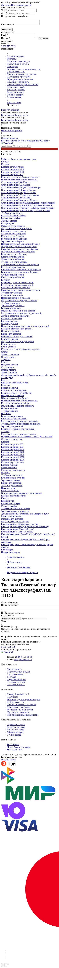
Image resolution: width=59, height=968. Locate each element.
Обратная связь (8, 759)
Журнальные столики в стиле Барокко (19, 249)
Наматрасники (8, 488)
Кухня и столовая (9, 339)
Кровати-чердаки (9, 321)
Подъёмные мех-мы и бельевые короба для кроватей (26, 436)
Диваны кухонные (10, 354)
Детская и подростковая (12, 305)
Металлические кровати (13, 470)
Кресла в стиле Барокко (12, 257)
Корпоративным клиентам (20, 79)
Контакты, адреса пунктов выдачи (23, 69)
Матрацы (5, 472)
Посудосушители (9, 364)
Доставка (11, 677)
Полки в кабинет (9, 408)
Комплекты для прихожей (13, 418)
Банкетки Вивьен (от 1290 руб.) (16, 393)
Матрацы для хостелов (12, 519)
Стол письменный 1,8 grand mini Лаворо (21, 187)
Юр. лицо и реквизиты (18, 82)
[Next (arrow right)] (5, 966)
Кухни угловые (8, 346)
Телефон (5, 10)
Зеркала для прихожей (12, 426)
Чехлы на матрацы (10, 490)
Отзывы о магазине (16, 682)
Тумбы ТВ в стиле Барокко (14, 262)
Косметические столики (13, 478)
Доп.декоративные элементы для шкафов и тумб (25, 513)
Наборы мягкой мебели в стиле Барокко (20, 244)
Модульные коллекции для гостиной (19, 300)
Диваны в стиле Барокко (13, 259)
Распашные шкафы (10, 218)
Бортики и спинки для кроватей (17, 336)
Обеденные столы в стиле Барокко (18, 251)
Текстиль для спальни (11, 485)
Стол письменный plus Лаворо (16, 197)
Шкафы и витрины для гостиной (17, 285)
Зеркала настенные (10, 480)
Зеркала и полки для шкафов (15, 511)
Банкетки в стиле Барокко (13, 254)
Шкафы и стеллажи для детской (16, 328)
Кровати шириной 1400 (12, 452)
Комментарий (8, 24)
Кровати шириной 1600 (12, 172)
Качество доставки (16, 89)
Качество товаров (15, 92)
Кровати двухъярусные (12, 167)
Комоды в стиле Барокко (13, 277)
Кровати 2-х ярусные (11, 318)
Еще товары (7, 549)
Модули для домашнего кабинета (17, 406)
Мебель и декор (14, 562)
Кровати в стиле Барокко (13, 231)
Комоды (5, 161)
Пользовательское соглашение (21, 74)
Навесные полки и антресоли (15, 298)
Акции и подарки (15, 56)
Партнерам (12, 66)
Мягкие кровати (9, 467)
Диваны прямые (9, 372)
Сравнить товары (9, 138)
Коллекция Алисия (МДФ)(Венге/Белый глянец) (25, 526)
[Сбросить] (5, 611)
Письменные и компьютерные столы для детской (25, 326)
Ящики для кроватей (11, 334)
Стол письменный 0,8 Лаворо (15, 182)
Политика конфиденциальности (22, 84)
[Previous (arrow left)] (2, 966)
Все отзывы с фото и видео (14, 115)
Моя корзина (13, 744)
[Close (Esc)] (2, 963)
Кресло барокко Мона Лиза (14, 382)
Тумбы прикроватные (11, 213)
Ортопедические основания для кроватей (21, 493)
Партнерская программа (19, 77)
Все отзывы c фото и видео (14, 120)
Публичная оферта (16, 71)
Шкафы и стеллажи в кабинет (15, 403)
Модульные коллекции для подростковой (21, 313)
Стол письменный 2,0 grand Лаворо (18, 192)
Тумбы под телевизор (11, 292)
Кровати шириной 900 (12, 447)
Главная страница (15, 557)
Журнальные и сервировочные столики (20, 290)
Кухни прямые (8, 344)
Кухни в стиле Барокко (12, 236)
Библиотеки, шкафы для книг (15, 287)
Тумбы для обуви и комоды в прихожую (20, 424)
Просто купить (14, 669)
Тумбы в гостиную (10, 303)
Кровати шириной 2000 (12, 460)
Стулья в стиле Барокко (12, 275)
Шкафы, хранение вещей (13, 215)
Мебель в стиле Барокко (13, 226)
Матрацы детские (9, 323)
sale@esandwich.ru (23, 659)
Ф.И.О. (4, 13)
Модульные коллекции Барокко (16, 228)
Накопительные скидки (18, 61)
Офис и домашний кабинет (14, 398)
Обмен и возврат (15, 95)
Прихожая (6, 413)
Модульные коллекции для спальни (18, 434)
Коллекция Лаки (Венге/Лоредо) (17, 531)
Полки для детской (10, 331)
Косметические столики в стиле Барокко (21, 269)
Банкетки (5, 385)
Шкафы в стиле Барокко (13, 267)
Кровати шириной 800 (12, 174)
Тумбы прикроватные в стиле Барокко (20, 264)
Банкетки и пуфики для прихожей (18, 429)
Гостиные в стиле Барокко (14, 239)
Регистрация (13, 110)
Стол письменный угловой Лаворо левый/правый (25, 210)
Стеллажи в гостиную (12, 295)
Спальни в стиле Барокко (13, 233)
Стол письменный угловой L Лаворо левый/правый (26, 205)
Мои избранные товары (18, 747)
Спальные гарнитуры (11, 439)
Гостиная (5, 280)
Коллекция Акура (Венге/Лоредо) (17, 529)
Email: (4, 35)
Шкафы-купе (7, 223)
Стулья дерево (8, 357)
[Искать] (2, 611)
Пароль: (5, 38)
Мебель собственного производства (18, 159)
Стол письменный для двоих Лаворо (19, 200)
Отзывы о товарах (16, 684)
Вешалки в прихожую (12, 416)
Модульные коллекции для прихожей (19, 421)
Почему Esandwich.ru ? (18, 64)
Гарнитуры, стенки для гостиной (17, 282)
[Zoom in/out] (8, 963)
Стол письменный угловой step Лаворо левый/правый (27, 208)
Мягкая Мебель (8, 370)
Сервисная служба (16, 87)
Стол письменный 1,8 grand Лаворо (18, 190)
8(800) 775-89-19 (24, 657)
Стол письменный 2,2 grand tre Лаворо (20, 195)
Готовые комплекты (11, 308)
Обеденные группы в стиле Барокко (19, 246)
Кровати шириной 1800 (12, 457)
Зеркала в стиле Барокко (13, 241)
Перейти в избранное (11, 130)
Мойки (4, 362)
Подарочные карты (10, 552)
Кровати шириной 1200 (12, 169)
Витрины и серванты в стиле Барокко (19, 272)
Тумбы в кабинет (9, 411)
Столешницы (7, 367)
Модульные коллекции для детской (18, 310)
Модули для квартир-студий (15, 521)
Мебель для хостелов (11, 516)
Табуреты (5, 359)
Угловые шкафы (9, 221)
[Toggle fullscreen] (5, 963)
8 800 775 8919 (8, 46)
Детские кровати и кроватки (15, 316)
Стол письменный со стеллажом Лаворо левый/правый (28, 203)
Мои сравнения (14, 749)
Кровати (5, 164)
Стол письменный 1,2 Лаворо (15, 185)
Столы (4, 352)
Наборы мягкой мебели (12, 395)
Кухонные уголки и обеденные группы (20, 177)
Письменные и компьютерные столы (19, 179)
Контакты (11, 59)
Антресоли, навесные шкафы (15, 508)
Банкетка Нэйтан (9, 388)
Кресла (4, 380)
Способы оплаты (15, 674)
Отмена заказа (14, 97)
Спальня (5, 431)
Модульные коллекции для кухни (17, 341)
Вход (3, 110)
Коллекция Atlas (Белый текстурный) (19, 524)
